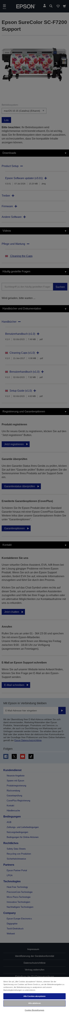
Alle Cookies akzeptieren (34, 996)
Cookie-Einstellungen (34, 1010)
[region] (34, 995)
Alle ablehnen (34, 1003)
